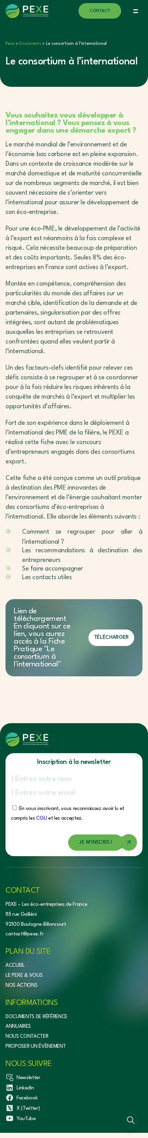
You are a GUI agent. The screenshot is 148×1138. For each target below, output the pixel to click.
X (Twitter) (28, 1108)
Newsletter (28, 1077)
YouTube (26, 1118)
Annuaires (18, 1026)
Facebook (27, 1098)
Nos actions (21, 985)
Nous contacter (27, 1036)
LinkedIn (25, 1087)
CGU (41, 818)
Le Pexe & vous (24, 975)
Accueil (15, 965)
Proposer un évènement (36, 1046)
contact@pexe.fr (24, 934)
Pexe (10, 43)
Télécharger (111, 637)
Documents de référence (36, 1016)
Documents (30, 43)
